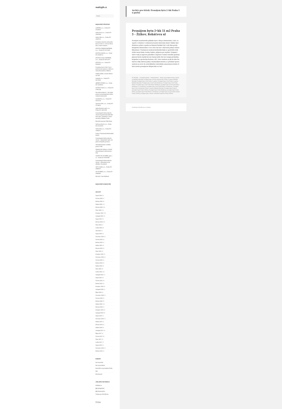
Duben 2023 (99, 245)
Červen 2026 (99, 198)
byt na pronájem (100, 365)
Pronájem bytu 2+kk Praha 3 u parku (147, 81)
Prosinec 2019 (99, 310)
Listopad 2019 (99, 313)
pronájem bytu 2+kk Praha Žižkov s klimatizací (159, 86)
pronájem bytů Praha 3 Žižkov (140, 90)
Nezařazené (99, 374)
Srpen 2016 (99, 345)
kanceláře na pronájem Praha (104, 368)
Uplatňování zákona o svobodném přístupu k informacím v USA (104, 151)
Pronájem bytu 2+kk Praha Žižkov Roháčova (148, 84)
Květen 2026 (99, 201)
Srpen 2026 (99, 195)
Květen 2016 (99, 351)
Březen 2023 (99, 248)
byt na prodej (99, 362)
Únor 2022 (98, 269)
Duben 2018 (99, 327)
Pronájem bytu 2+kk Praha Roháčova (152, 83)
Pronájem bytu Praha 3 (170, 88)
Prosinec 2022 (99, 254)
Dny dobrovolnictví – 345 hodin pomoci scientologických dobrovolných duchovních (104, 94)
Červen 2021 (99, 280)
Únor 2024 (98, 225)
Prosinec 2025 (99, 213)
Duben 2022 (99, 266)
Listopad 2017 (99, 330)
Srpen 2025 (99, 219)
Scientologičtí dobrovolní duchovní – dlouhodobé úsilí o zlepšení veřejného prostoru (104, 140)
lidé (97, 371)
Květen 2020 (99, 301)
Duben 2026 (99, 204)
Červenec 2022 (100, 257)
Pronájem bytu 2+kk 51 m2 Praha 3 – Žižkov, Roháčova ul (156, 32)
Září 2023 (98, 230)
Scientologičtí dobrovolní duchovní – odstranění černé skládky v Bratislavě (104, 162)
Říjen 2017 (98, 333)
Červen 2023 (99, 239)
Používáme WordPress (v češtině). (141, 107)
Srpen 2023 (99, 233)
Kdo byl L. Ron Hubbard (102, 176)
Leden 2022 (99, 272)
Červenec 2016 (100, 348)
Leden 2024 (99, 228)
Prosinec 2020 (99, 286)
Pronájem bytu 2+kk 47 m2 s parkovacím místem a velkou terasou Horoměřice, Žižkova (105, 69)
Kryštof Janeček (145, 77)
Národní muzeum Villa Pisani (104, 121)
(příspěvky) (100, 388)
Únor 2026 (98, 210)
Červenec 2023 (100, 236)
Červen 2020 (99, 298)
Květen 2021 (99, 283)
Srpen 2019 (99, 316)
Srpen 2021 (99, 277)
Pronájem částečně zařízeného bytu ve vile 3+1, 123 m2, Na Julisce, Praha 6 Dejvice (104, 43)
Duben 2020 (99, 304)
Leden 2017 (99, 342)
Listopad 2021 (99, 275)
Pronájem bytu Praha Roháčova (157, 90)
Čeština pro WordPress (102, 394)
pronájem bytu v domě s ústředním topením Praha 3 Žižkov (156, 93)
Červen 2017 (99, 336)
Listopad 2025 (99, 216)
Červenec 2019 (100, 319)
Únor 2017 (98, 339)
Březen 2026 (99, 207)
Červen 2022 (99, 260)
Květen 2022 (99, 263)
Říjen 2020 (98, 292)
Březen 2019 (99, 324)
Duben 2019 (99, 321)
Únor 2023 (98, 251)
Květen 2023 (99, 242)
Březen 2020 (99, 307)
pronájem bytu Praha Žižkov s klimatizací (147, 91)
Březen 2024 (99, 222)
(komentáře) (100, 391)
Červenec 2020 (100, 295)
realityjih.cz (101, 7)
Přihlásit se (99, 385)
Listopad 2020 (99, 289)
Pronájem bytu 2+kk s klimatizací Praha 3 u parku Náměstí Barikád (155, 87)
